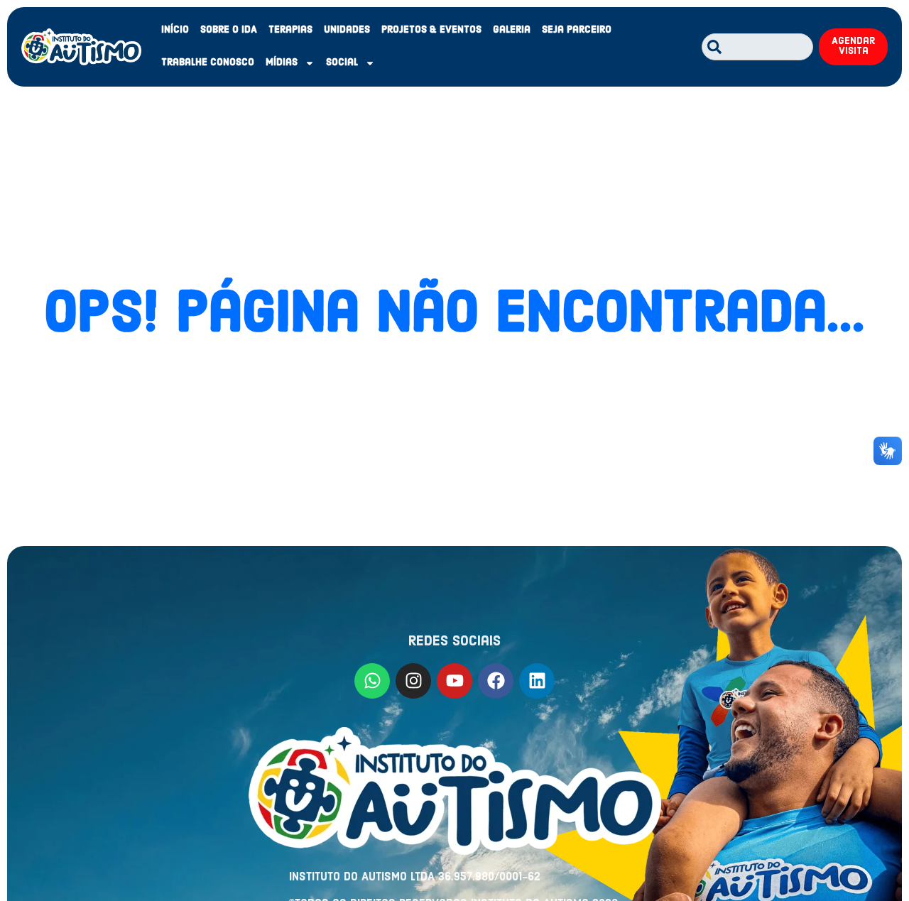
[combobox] (757, 46)
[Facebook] (495, 681)
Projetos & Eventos (431, 30)
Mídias (282, 63)
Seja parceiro (576, 30)
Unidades (347, 30)
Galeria (511, 30)
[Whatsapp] (372, 681)
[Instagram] (413, 681)
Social (342, 63)
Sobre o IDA (228, 30)
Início (175, 30)
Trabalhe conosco (207, 63)
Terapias (290, 30)
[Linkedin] (537, 681)
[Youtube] (454, 681)
